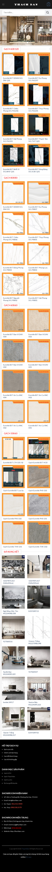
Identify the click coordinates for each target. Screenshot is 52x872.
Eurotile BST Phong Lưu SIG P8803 (38, 269)
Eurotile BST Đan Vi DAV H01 (38, 366)
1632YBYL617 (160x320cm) (34, 582)
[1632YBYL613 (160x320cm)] (13, 566)
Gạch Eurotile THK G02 (38, 547)
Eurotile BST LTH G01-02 (13, 462)
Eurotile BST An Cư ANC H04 (13, 396)
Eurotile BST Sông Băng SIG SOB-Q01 (38, 170)
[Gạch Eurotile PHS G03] (38, 476)
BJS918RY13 (34, 611)
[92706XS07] (38, 658)
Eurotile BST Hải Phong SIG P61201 (12, 140)
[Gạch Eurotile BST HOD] (38, 448)
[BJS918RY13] (38, 597)
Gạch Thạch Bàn (9, 776)
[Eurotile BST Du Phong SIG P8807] (38, 192)
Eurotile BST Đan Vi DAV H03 (38, 335)
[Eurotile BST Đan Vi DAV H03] (38, 320)
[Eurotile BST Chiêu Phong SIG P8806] (13, 223)
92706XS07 (33, 672)
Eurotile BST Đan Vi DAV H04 (13, 335)
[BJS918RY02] (38, 718)
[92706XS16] (13, 627)
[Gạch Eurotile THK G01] (13, 532)
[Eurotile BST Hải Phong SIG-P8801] (38, 284)
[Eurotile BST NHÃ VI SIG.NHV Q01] (13, 155)
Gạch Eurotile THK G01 (12, 547)
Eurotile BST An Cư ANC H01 (38, 426)
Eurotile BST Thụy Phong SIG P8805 (39, 238)
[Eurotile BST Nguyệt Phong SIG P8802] (13, 284)
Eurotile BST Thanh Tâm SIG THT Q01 (38, 140)
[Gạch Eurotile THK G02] (38, 532)
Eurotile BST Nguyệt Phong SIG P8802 (11, 299)
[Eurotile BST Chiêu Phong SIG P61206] (13, 94)
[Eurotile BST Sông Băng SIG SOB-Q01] (38, 155)
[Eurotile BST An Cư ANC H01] (38, 411)
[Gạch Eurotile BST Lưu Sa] (13, 476)
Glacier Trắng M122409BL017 (9, 734)
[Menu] (3, 4)
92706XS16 (7, 641)
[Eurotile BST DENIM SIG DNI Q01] (13, 64)
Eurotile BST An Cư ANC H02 (13, 426)
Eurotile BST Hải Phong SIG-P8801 (38, 299)
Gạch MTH (7, 773)
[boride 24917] (13, 688)
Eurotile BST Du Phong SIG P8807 (38, 208)
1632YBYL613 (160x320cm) (9, 582)
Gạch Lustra (8, 780)
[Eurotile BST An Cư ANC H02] (13, 411)
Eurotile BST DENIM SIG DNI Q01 (13, 79)
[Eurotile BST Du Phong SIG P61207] (38, 64)
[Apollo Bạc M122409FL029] (13, 658)
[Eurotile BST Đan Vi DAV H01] (38, 350)
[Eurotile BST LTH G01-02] (13, 448)
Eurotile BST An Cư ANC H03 (38, 396)
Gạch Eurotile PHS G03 (38, 490)
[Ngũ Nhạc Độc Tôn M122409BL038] (13, 597)
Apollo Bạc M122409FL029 (9, 673)
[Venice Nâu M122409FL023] (38, 688)
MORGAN (26, 30)
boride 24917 (8, 702)
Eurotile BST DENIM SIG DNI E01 (13, 208)
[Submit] (47, 12)
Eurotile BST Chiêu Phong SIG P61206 (10, 109)
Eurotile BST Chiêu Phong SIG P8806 (10, 238)
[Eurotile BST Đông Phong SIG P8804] (13, 253)
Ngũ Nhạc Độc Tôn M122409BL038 (10, 612)
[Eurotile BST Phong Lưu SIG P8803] (38, 253)
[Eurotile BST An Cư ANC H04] (13, 381)
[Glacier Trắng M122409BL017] (13, 718)
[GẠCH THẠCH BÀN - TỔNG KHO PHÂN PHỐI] (26, 4)
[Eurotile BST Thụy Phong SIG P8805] (38, 223)
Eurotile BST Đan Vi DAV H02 (13, 366)
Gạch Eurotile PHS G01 (38, 518)
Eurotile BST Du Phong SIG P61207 (38, 79)
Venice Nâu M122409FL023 (35, 703)
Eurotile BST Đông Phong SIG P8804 (13, 269)
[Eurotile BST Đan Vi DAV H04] (13, 320)
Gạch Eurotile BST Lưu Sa (13, 490)
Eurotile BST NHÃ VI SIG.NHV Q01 (11, 170)
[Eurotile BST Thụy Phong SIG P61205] (38, 94)
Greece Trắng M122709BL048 (35, 642)
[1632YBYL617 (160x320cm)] (38, 566)
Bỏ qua (28, 857)
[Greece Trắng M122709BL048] (38, 627)
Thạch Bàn (25, 849)
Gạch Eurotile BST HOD (38, 462)
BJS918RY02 (34, 733)
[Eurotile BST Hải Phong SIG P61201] (13, 125)
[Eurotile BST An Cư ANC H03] (38, 381)
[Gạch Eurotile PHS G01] (38, 504)
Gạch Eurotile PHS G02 (12, 518)
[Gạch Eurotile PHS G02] (13, 504)
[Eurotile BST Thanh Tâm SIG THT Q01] (38, 125)
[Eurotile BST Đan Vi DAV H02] (13, 350)
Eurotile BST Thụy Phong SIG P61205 (39, 109)
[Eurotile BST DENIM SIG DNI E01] (13, 192)
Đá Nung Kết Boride (10, 783)
